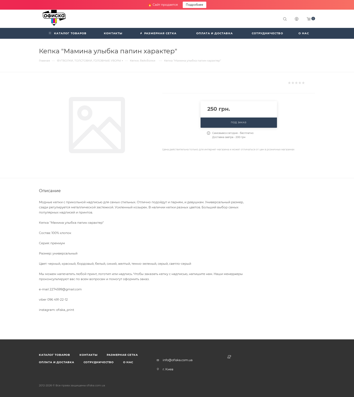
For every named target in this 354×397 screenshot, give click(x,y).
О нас (128, 362)
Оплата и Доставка (56, 362)
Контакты (88, 354)
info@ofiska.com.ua (178, 360)
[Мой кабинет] (296, 19)
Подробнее (194, 5)
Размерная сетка (122, 354)
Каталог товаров (54, 354)
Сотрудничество (99, 362)
